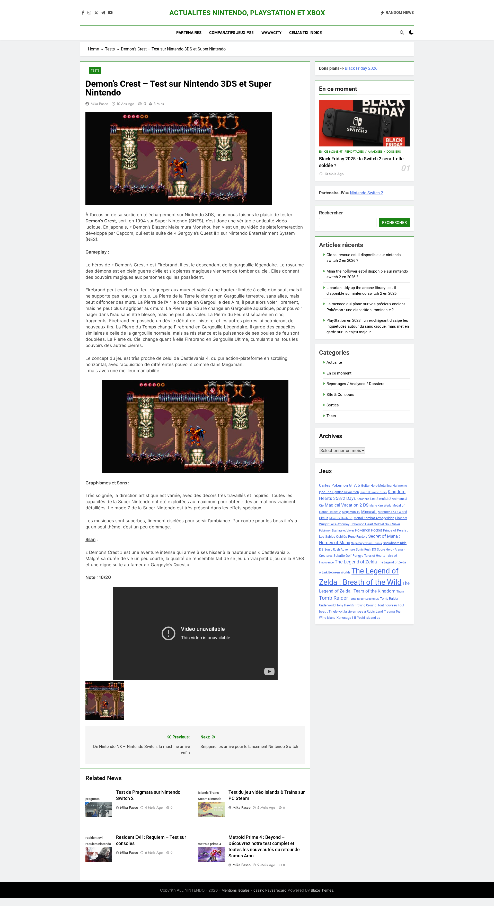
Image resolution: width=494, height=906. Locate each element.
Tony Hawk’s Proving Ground (356, 605)
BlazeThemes (322, 890)
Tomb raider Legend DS (364, 598)
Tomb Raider (333, 598)
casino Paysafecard (270, 890)
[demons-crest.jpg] (120, 700)
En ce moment (330, 151)
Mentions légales (236, 890)
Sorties (333, 405)
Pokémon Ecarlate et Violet (336, 530)
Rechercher (331, 212)
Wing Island (327, 618)
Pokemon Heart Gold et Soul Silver (375, 524)
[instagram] (89, 13)
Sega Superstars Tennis (366, 543)
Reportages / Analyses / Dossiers (373, 151)
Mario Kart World (380, 505)
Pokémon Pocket (368, 530)
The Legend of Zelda (356, 561)
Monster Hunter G (340, 518)
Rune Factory (357, 536)
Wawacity (271, 32)
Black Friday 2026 (361, 68)
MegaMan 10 (351, 512)
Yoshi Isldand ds (368, 618)
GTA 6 (354, 485)
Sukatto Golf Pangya (348, 555)
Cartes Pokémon (333, 485)
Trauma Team (393, 611)
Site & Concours (340, 394)
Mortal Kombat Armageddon (374, 518)
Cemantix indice (305, 32)
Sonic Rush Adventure (339, 549)
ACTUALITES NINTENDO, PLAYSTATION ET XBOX (247, 13)
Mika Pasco (99, 103)
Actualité (334, 362)
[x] (96, 13)
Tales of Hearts (374, 555)
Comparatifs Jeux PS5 (231, 32)
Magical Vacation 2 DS (346, 505)
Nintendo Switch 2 (366, 192)
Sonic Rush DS (366, 549)
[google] (103, 13)
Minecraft (369, 512)
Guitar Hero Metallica (376, 485)
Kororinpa (363, 499)
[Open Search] (402, 32)
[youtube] (110, 13)
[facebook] (83, 13)
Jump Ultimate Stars (373, 492)
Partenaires (188, 32)
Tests (95, 70)
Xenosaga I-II (346, 618)
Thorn (400, 591)
